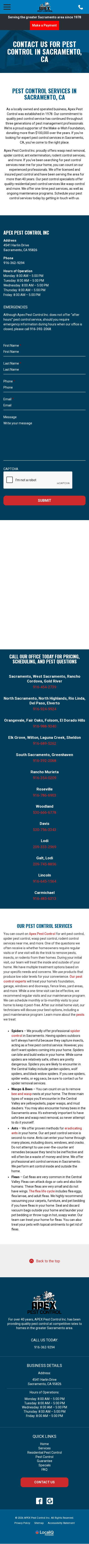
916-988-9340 (44, 726)
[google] (50, 1501)
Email (8, 399)
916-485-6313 (44, 898)
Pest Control (44, 1457)
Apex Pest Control (42, 934)
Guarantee (44, 1461)
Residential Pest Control (44, 1452)
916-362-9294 (13, 263)
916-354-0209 (44, 778)
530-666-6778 (44, 812)
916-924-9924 (44, 709)
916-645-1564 (44, 881)
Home (44, 1444)
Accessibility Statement (61, 1523)
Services (44, 1448)
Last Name (12, 363)
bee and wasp (21, 1094)
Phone (9, 381)
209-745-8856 (44, 864)
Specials (45, 1465)
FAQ (44, 1469)
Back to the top (48, 1261)
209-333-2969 (44, 847)
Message (10, 417)
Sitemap (39, 1523)
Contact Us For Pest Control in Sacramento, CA (44, 51)
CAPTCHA (10, 469)
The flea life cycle (42, 1191)
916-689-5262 (44, 743)
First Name (12, 345)
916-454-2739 (44, 687)
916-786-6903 (44, 795)
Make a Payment (44, 25)
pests (80, 1014)
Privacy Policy (22, 1523)
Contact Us (44, 1482)
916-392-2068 (40, 329)
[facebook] (39, 1501)
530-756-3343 (44, 830)
